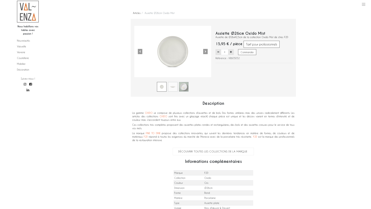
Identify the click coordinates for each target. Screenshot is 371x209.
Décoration (23, 69)
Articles (137, 13)
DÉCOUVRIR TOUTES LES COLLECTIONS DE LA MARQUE (213, 151)
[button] (140, 51)
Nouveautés (23, 40)
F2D (146, 136)
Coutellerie (23, 58)
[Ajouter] (231, 52)
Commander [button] (247, 52)
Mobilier (21, 63)
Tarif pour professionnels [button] (261, 44)
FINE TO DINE (153, 133)
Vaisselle (21, 46)
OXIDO (149, 112)
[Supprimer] (218, 52)
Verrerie (21, 52)
